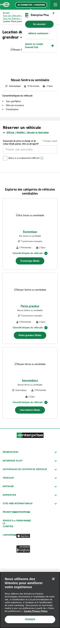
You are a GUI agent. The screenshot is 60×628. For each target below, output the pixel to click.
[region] (30, 600)
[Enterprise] (5, 5)
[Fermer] (53, 579)
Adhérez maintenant (38, 33)
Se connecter (39, 24)
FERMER (30, 619)
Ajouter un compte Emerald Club (34, 45)
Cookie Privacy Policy (36, 611)
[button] (55, 5)
